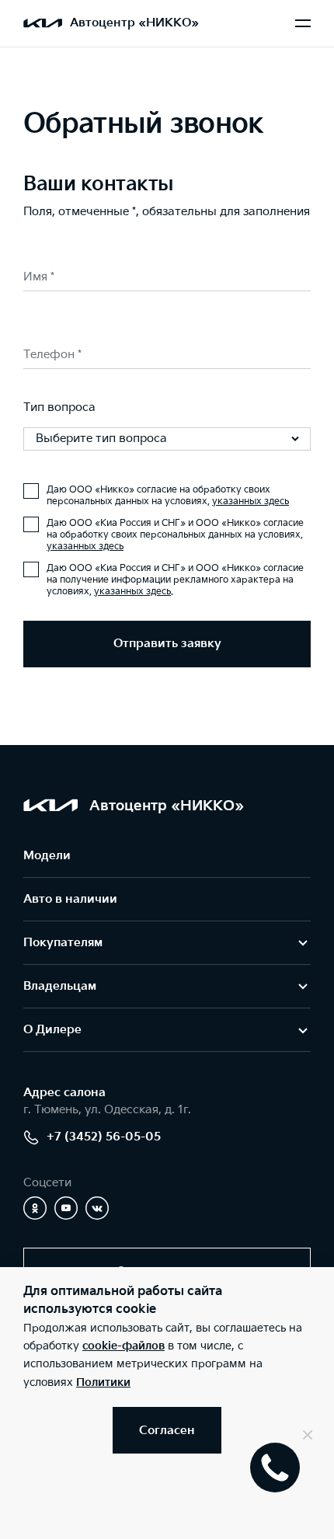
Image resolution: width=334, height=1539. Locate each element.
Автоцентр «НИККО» (134, 23)
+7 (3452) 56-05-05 (104, 1137)
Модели (47, 855)
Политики (103, 1382)
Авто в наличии (70, 899)
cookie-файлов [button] (123, 1346)
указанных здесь (250, 501)
